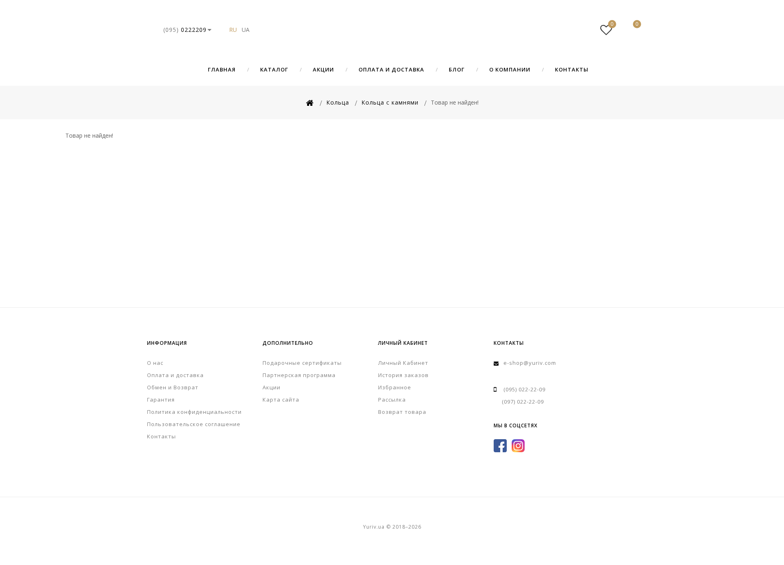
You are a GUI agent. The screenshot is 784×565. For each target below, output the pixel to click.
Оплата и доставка (391, 69)
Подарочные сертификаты (302, 362)
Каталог (274, 69)
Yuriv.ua (392, 29)
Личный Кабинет (403, 362)
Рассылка (392, 399)
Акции (323, 69)
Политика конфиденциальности (194, 411)
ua (245, 29)
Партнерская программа (299, 375)
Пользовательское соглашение (194, 424)
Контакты (571, 69)
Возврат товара (402, 411)
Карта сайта (281, 399)
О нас (155, 362)
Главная (222, 69)
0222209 (185, 29)
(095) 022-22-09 (524, 389)
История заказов (403, 375)
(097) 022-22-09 (523, 401)
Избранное (394, 387)
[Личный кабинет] (581, 30)
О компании (509, 69)
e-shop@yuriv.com (529, 362)
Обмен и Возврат (172, 387)
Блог (457, 69)
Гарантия (161, 399)
